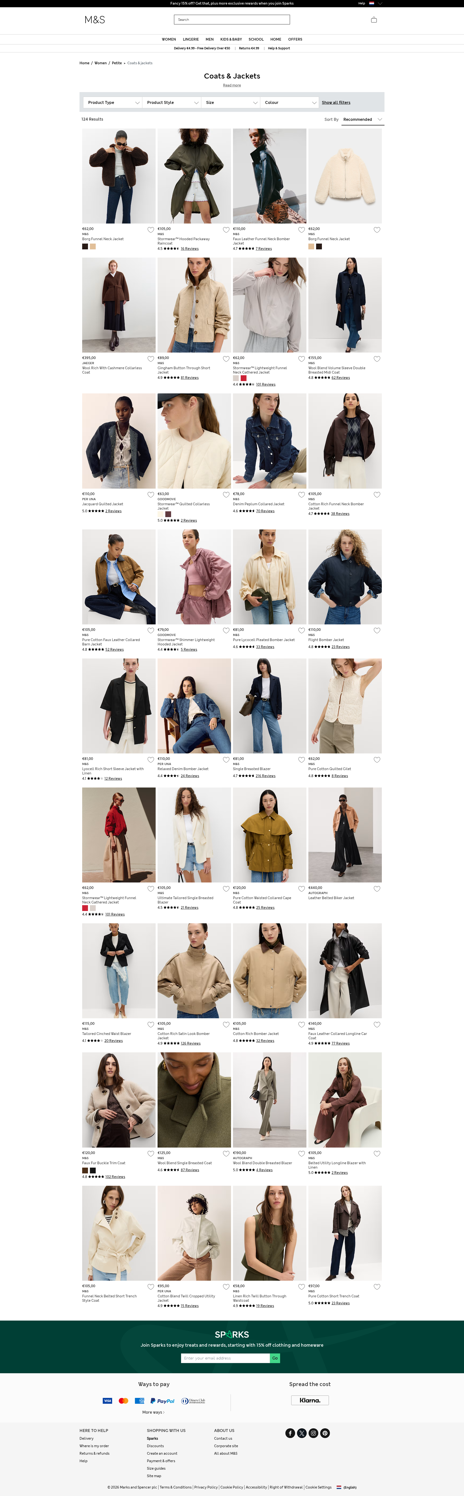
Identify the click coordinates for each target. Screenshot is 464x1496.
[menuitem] (169, 39)
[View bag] (374, 20)
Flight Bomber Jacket (326, 640)
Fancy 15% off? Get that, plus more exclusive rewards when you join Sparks (232, 3)
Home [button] (275, 39)
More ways (152, 1412)
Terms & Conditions (176, 1487)
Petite (117, 63)
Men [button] (210, 39)
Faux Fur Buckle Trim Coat (103, 1163)
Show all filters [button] (336, 102)
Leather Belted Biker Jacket (331, 898)
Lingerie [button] (191, 39)
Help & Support (279, 48)
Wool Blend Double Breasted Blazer (262, 1163)
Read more (232, 85)
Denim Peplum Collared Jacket (258, 504)
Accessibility (256, 1487)
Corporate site (226, 1446)
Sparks (152, 1438)
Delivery (87, 1438)
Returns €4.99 (249, 48)
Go (275, 1358)
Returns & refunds (94, 1453)
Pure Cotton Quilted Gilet (329, 769)
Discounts (155, 1446)
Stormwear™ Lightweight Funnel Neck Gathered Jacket (260, 370)
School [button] (256, 39)
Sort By (332, 119)
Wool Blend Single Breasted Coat (185, 1163)
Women (100, 63)
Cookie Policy (231, 1487)
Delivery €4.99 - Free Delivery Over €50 (202, 48)
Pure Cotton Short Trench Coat (333, 1296)
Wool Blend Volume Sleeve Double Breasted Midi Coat (336, 370)
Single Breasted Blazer (252, 769)
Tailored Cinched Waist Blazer (106, 1034)
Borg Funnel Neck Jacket (103, 239)
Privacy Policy (206, 1487)
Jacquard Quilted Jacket (102, 504)
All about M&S (225, 1453)
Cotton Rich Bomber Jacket (256, 1034)
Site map (154, 1476)
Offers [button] (295, 39)
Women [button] (169, 39)
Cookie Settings (318, 1487)
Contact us (223, 1438)
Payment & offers (161, 1461)
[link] (371, 3)
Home (84, 63)
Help (83, 1461)
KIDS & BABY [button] (231, 39)
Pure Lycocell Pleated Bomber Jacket (264, 640)
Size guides (156, 1468)
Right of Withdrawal (286, 1487)
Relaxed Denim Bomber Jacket (183, 769)
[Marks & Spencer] (95, 20)
